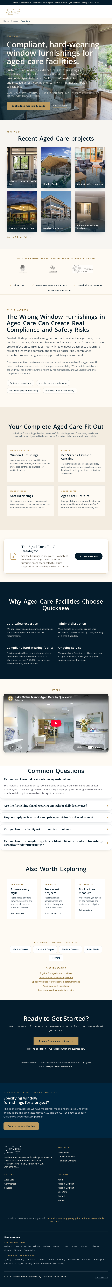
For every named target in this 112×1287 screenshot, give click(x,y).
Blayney (95, 1246)
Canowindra (29, 1250)
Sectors (14, 21)
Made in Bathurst (66, 1183)
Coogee (19, 1263)
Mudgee (46, 1246)
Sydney (7, 1259)
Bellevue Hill (73, 1259)
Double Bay (19, 1259)
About (60, 1179)
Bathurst (8, 1246)
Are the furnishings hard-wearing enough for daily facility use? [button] (45, 805)
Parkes (74, 1246)
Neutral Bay (58, 1263)
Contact (61, 1196)
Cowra (56, 1246)
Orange (18, 1246)
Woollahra (86, 1259)
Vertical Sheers (20, 949)
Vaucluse (42, 1259)
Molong (17, 1250)
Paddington (99, 1259)
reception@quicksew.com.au (59, 1066)
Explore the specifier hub (21, 1126)
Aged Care (9, 1179)
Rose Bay (61, 1259)
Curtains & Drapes (45, 949)
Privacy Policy (101, 1277)
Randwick (8, 1263)
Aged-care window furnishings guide (56, 990)
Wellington (84, 1246)
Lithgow (36, 1246)
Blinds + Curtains (70, 949)
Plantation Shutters (67, 1160)
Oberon (8, 1250)
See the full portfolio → (19, 237)
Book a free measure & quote (28, 105)
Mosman (31, 1259)
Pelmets (56, 957)
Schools (8, 1187)
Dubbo (27, 1246)
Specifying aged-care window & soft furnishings (56, 981)
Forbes (65, 1246)
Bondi (51, 1259)
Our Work (62, 1191)
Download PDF (90, 556)
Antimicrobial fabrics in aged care (56, 977)
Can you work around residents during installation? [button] (37, 779)
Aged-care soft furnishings (56, 986)
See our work (60, 105)
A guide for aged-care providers (56, 973)
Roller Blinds (93, 949)
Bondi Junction (32, 1263)
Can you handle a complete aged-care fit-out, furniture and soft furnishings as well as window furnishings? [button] (53, 843)
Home (6, 21)
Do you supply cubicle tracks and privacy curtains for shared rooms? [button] (48, 817)
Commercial (10, 1183)
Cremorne (46, 1263)
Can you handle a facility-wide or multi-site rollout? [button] (37, 829)
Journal (61, 1200)
